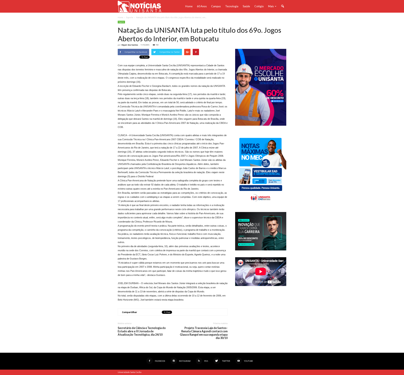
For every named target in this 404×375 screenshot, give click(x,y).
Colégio (259, 6)
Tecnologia (231, 6)
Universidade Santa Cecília (129, 372)
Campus (216, 6)
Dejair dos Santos (130, 45)
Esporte (121, 22)
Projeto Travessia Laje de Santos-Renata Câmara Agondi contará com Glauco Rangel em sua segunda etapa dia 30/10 (204, 333)
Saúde (246, 6)
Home (189, 6)
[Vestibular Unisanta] (260, 125)
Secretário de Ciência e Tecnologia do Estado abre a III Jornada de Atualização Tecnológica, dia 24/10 (142, 331)
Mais (271, 6)
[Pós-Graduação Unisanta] (260, 249)
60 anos (202, 6)
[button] (282, 6)
